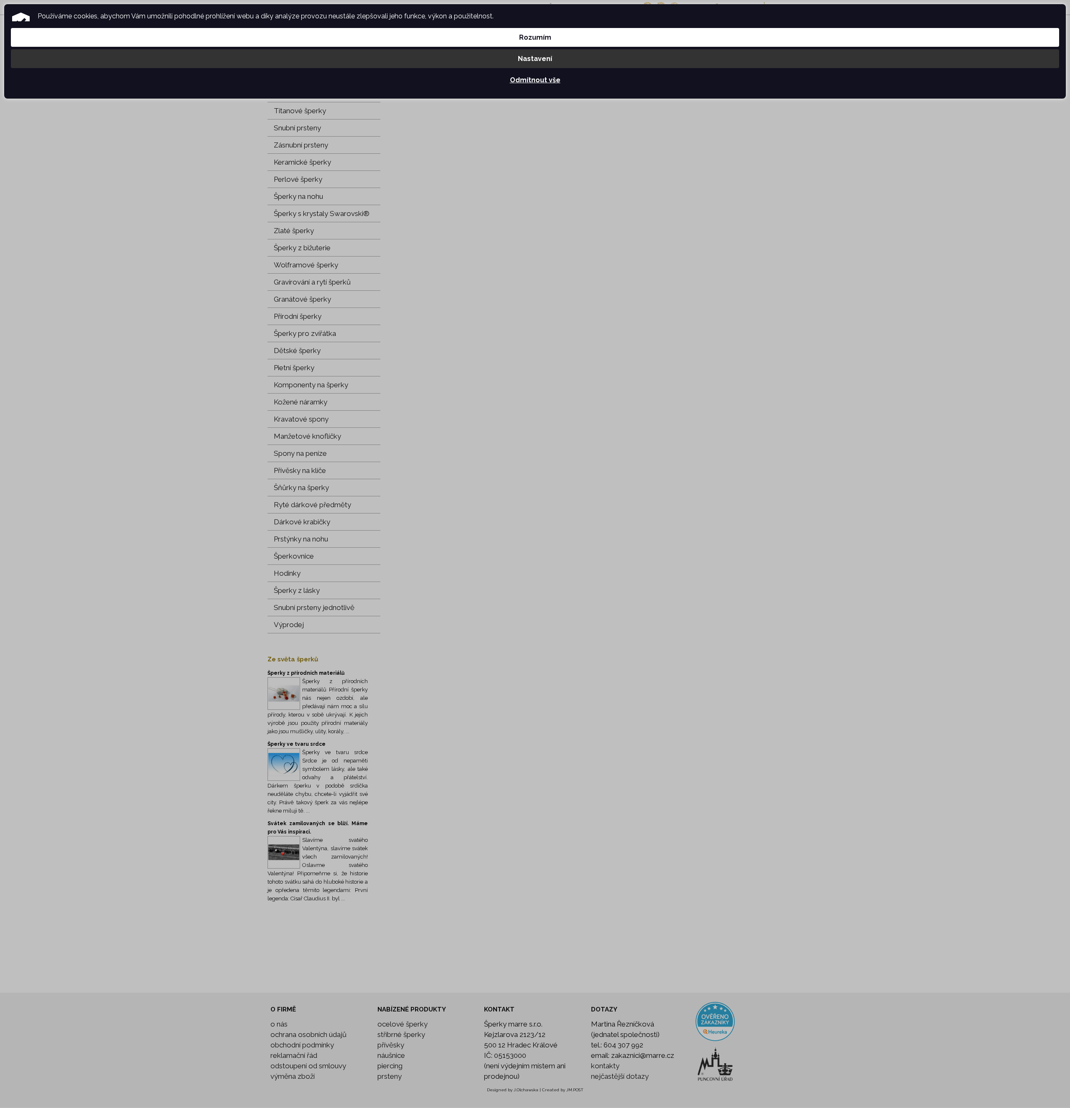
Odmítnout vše (535, 80)
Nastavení (535, 59)
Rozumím (535, 37)
